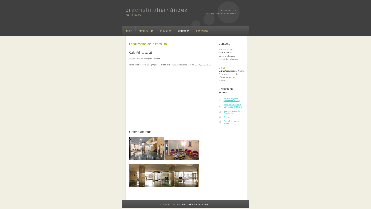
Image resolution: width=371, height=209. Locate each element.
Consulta (184, 30)
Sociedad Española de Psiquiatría (233, 112)
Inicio (129, 30)
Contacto (202, 30)
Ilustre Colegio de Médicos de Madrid (232, 99)
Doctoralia (228, 117)
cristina (157, 10)
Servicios (166, 30)
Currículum (146, 30)
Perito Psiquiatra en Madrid (232, 122)
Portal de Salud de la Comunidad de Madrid (233, 106)
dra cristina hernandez (196, 205)
